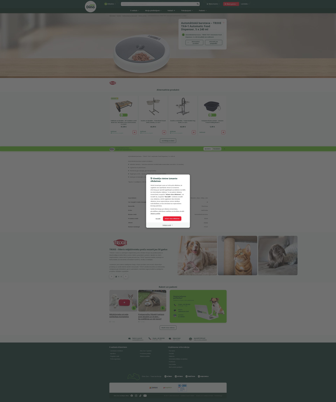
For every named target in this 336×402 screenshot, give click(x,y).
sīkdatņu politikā (155, 213)
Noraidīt (158, 218)
